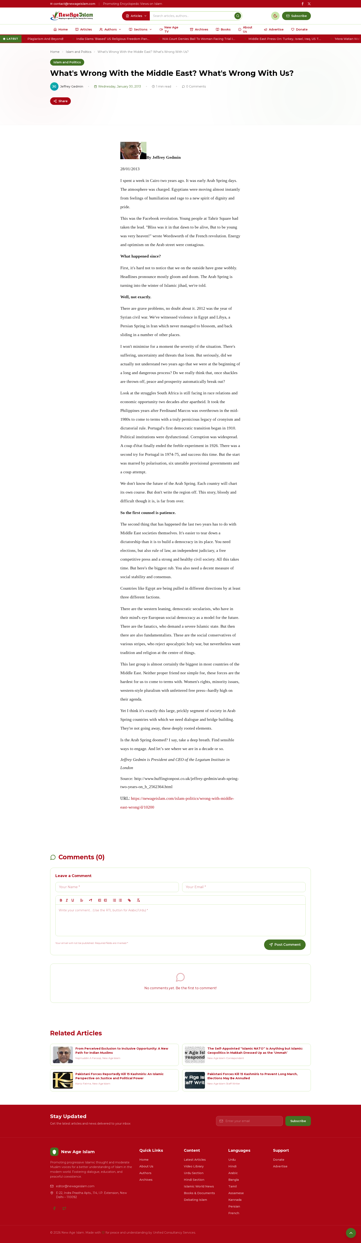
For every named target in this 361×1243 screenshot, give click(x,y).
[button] (82, 900)
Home (55, 52)
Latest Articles (195, 1160)
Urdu (232, 1160)
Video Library (194, 1166)
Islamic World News (199, 1186)
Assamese (236, 1193)
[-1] (100, 900)
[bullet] (120, 900)
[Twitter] (64, 1208)
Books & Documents (199, 1193)
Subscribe (298, 1121)
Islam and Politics (78, 52)
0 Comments (196, 86)
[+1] (105, 900)
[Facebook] (54, 1208)
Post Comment (288, 945)
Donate (278, 1160)
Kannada (235, 1200)
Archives (146, 1180)
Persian (234, 1206)
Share (62, 101)
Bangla (233, 1180)
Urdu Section (193, 1173)
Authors (145, 1173)
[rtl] (91, 900)
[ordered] (114, 900)
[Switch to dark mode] (275, 16)
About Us (146, 1166)
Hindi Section (194, 1180)
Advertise (280, 1166)
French (233, 1213)
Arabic (233, 1173)
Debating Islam (195, 1200)
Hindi (232, 1166)
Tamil (232, 1186)
